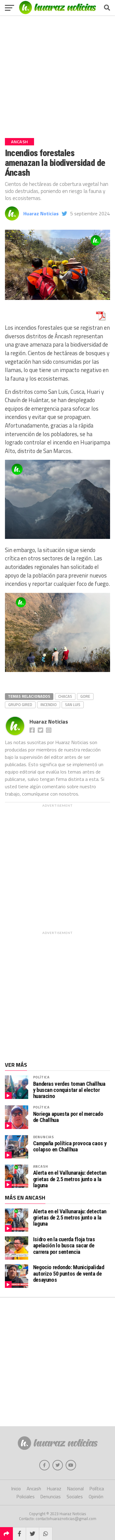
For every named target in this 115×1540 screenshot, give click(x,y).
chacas (65, 696)
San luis (72, 704)
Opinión (96, 1496)
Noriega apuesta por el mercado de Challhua (68, 1117)
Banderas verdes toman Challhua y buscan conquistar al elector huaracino (69, 1090)
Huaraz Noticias (41, 213)
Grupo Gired (20, 704)
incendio (48, 704)
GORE (85, 696)
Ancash (40, 1166)
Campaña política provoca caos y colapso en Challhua (70, 1146)
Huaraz (54, 1488)
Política (41, 1077)
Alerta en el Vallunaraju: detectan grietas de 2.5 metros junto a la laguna (70, 1179)
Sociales (75, 1496)
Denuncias (43, 1136)
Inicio (16, 1488)
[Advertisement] (57, 74)
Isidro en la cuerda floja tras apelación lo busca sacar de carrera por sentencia (64, 1245)
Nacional (75, 1488)
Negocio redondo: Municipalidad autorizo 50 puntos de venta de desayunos (68, 1273)
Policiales (26, 1496)
